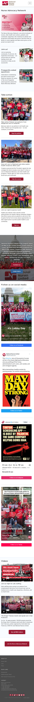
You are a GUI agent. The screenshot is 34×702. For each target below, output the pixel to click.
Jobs (2, 663)
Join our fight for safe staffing (11, 583)
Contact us (16, 265)
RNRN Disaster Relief (6, 674)
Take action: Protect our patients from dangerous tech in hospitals (13, 122)
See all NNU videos (17, 632)
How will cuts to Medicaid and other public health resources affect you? (15, 165)
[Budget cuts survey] (16, 151)
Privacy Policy (26, 697)
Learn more (17, 271)
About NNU (4, 661)
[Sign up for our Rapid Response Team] (16, 197)
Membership (4, 672)
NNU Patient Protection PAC (8, 676)
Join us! (4, 49)
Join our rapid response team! (11, 210)
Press (2, 665)
